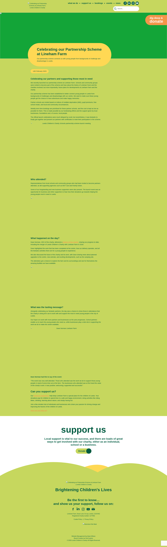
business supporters (41, 396)
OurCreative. (89, 538)
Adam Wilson (91, 536)
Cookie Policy (78, 519)
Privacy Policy (89, 519)
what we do (73, 3)
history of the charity (70, 242)
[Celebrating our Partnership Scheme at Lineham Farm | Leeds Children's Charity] (37, 6)
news (118, 3)
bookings (99, 3)
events (109, 3)
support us (86, 3)
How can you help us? (39, 410)
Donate (81, 451)
